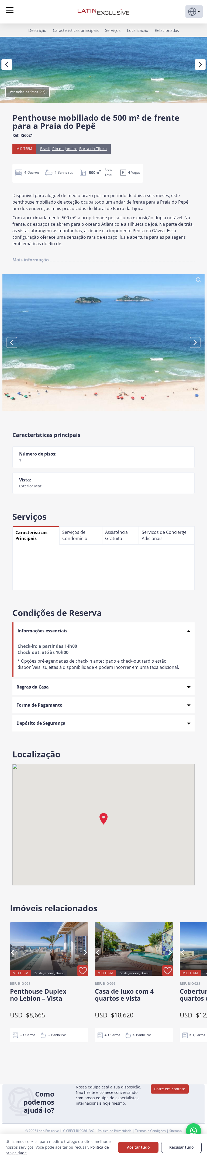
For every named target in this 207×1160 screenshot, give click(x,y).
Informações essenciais (42, 631)
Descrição (37, 30)
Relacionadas (167, 30)
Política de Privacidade (115, 1130)
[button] (194, 11)
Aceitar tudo (138, 1147)
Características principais (76, 30)
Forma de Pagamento (39, 705)
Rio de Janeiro (64, 148)
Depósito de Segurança (40, 723)
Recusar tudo (181, 1147)
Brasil (45, 148)
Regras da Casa (32, 687)
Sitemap (175, 1130)
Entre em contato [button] (169, 1088)
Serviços (112, 30)
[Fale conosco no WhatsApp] (193, 1130)
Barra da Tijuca (93, 148)
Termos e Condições (151, 1130)
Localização (137, 30)
